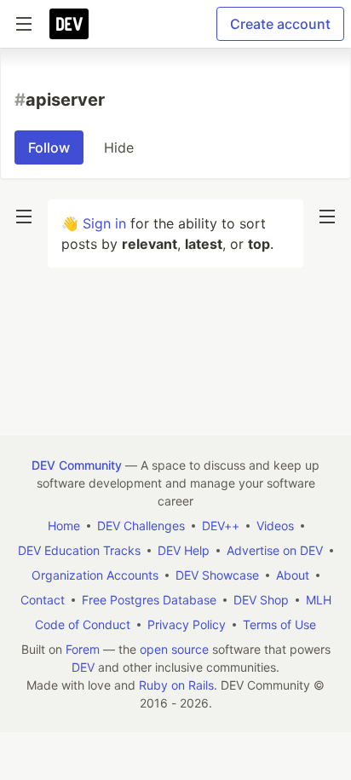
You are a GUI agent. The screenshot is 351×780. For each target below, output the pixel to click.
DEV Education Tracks (79, 550)
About (292, 575)
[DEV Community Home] (69, 24)
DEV (83, 667)
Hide (119, 147)
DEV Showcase (217, 575)
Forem (83, 649)
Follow (49, 147)
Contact (42, 599)
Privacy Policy (186, 624)
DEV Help (184, 550)
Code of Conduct (82, 624)
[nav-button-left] (24, 216)
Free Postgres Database (149, 599)
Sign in (104, 223)
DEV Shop (261, 599)
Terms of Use (279, 624)
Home (64, 525)
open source (174, 649)
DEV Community (77, 465)
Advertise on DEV (275, 550)
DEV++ (220, 525)
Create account (280, 23)
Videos (275, 525)
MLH (318, 599)
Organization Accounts (95, 575)
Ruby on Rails (176, 685)
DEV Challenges (141, 525)
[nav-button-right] (327, 216)
